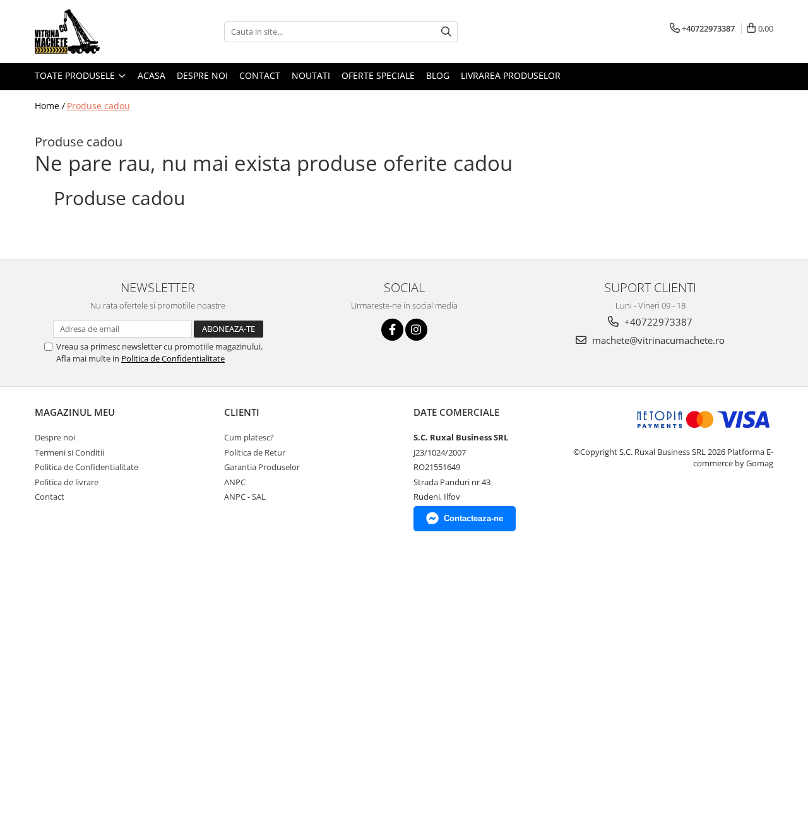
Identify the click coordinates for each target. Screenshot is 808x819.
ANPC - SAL (245, 496)
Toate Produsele (76, 75)
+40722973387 (657, 321)
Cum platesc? (249, 437)
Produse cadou (98, 106)
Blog (437, 75)
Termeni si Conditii (69, 452)
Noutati (311, 75)
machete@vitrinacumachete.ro (657, 340)
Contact (259, 75)
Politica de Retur (254, 452)
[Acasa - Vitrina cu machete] (98, 31)
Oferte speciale (378, 75)
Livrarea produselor (511, 75)
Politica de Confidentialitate (173, 358)
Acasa (151, 75)
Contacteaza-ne (473, 518)
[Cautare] (446, 31)
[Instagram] (416, 330)
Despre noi (202, 75)
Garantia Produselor (262, 467)
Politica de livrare (66, 482)
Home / (50, 106)
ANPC (235, 482)
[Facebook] (392, 330)
